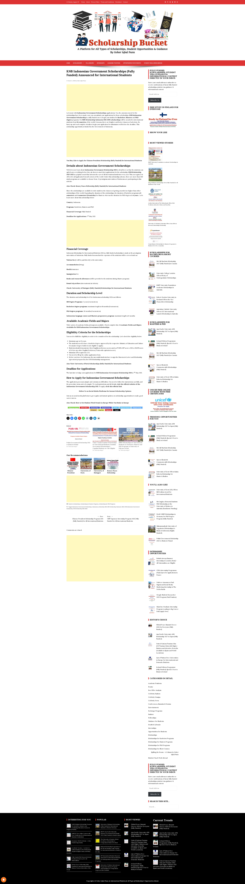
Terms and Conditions (107, 2)
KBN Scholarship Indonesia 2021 (115, 507)
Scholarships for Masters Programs (90, 504)
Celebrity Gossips (154, 697)
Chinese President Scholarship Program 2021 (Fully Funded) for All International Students (87, 519)
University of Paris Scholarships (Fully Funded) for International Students (103, 364)
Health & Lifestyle (154, 725)
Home (83, 2)
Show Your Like (158, 132)
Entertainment (153, 707)
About (88, 2)
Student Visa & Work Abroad (153, 63)
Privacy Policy (95, 2)
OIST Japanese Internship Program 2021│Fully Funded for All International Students (123, 519)
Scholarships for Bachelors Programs (161, 738)
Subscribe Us (154, 100)
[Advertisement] (105, 97)
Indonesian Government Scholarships (82, 507)
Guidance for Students (156, 721)
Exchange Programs (155, 711)
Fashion (151, 714)
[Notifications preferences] (3, 879)
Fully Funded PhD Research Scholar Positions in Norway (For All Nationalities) (81, 858)
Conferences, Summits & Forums (159, 704)
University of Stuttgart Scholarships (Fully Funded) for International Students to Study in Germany (110, 826)
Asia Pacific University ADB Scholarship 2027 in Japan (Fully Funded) (167, 636)
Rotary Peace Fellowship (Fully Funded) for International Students (101, 186)
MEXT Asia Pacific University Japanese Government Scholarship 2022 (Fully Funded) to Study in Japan (111, 833)
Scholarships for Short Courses (158, 749)
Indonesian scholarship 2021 (99, 507)
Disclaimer (118, 2)
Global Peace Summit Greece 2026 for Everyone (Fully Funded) (166, 627)
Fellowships (90, 63)
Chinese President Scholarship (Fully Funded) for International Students (114, 160)
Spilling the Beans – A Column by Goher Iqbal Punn (164, 753)
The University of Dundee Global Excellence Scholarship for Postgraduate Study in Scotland (109, 840)
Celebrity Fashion (154, 694)
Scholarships (77, 63)
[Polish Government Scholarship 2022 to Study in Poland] (79, 435)
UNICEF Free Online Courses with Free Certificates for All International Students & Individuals (82, 835)
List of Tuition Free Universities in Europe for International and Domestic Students (167, 660)
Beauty (150, 687)
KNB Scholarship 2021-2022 (80, 508)
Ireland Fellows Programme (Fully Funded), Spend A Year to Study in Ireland (167, 669)
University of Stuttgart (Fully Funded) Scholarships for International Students (102, 288)
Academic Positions (114, 63)
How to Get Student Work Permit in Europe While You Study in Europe (102, 403)
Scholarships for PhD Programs (107, 504)
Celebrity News (153, 701)
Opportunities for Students (132, 63)
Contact (125, 2)
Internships (101, 63)
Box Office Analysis (154, 690)
